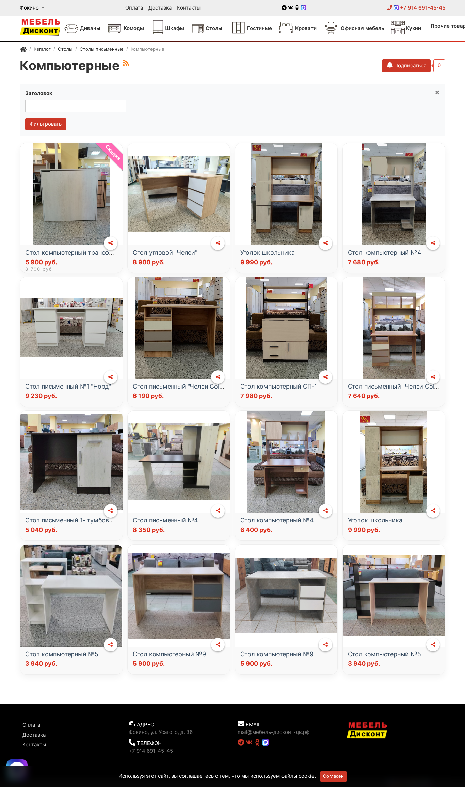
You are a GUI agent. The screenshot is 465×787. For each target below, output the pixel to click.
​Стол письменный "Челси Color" (180, 386)
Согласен (333, 776)
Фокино (30, 7)
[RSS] (126, 63)
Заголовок (38, 93)
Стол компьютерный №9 (169, 654)
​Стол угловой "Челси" (165, 252)
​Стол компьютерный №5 (61, 654)
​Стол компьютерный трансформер (76, 252)
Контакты (189, 7)
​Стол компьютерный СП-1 (278, 386)
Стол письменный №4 (165, 520)
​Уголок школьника (267, 252)
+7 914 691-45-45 (422, 7)
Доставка (160, 7)
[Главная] (23, 50)
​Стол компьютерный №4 (384, 252)
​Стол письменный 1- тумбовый (71, 520)
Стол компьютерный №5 (384, 654)
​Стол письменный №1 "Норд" (68, 386)
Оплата (134, 7)
